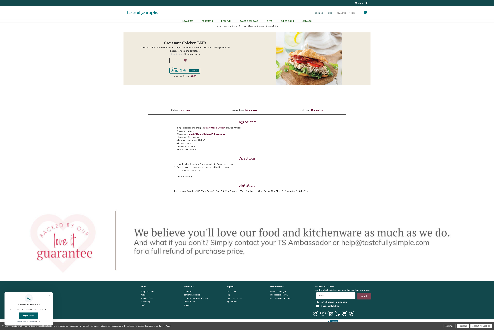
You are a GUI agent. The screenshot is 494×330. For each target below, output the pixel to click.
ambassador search (279, 294)
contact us (231, 291)
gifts (269, 21)
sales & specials (249, 21)
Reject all (463, 325)
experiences (287, 21)
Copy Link (194, 70)
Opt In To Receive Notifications (331, 302)
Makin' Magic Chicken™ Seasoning (207, 134)
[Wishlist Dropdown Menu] (185, 60)
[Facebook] (315, 313)
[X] (337, 313)
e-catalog (145, 301)
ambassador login (278, 291)
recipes (319, 12)
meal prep (187, 21)
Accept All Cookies (481, 325)
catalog (307, 21)
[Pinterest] (323, 313)
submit (364, 296)
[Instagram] (330, 313)
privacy (187, 305)
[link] (172, 70)
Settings (449, 325)
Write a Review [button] (193, 54)
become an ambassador (281, 298)
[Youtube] (344, 313)
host (143, 305)
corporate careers (192, 294)
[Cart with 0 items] (365, 3)
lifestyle (226, 21)
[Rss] (351, 313)
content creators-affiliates (196, 298)
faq (228, 294)
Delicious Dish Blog (330, 306)
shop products (147, 291)
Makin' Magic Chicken (214, 127)
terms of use (189, 301)
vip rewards (232, 301)
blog (330, 12)
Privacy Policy (164, 326)
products (207, 21)
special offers (147, 298)
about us (188, 291)
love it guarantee (234, 298)
